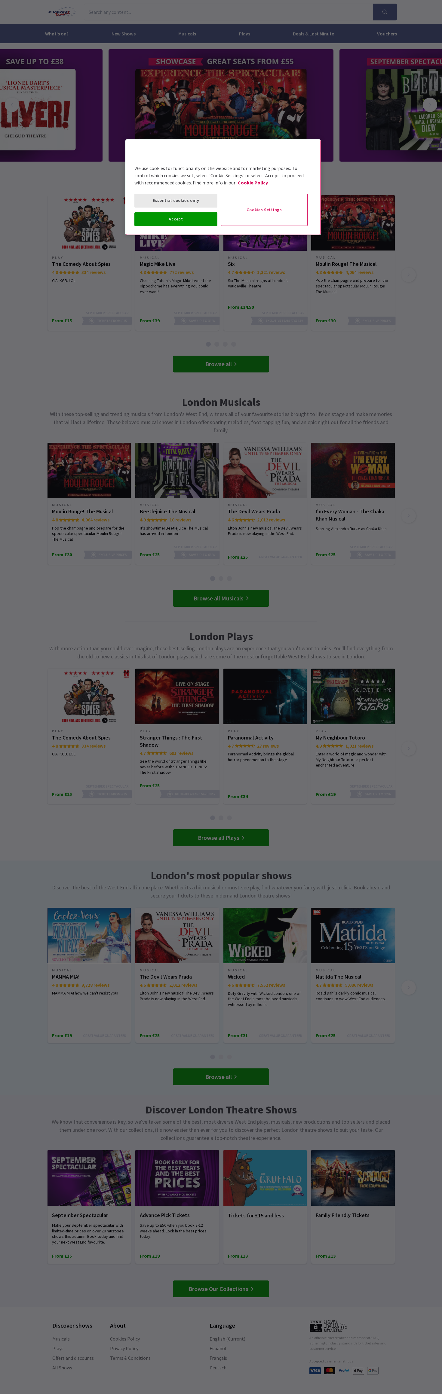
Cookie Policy (253, 183)
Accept (176, 219)
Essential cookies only (176, 200)
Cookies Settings (264, 209)
